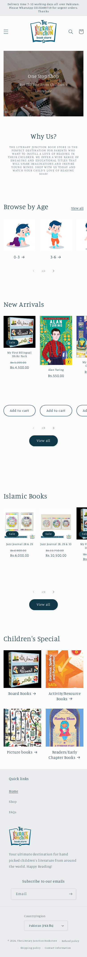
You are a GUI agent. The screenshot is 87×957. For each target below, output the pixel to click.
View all (77, 208)
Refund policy (70, 941)
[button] (6, 32)
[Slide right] (53, 271)
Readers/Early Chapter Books (63, 754)
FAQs (13, 812)
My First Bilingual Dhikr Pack (19, 354)
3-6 (53, 257)
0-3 (17, 257)
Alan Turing (56, 369)
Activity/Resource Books (65, 696)
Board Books (19, 693)
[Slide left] (33, 271)
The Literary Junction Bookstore (37, 941)
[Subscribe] (70, 894)
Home (13, 791)
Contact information (58, 947)
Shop (13, 801)
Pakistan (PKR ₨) (41, 925)
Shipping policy (31, 947)
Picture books (19, 752)
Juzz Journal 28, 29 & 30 (55, 544)
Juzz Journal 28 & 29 (19, 544)
